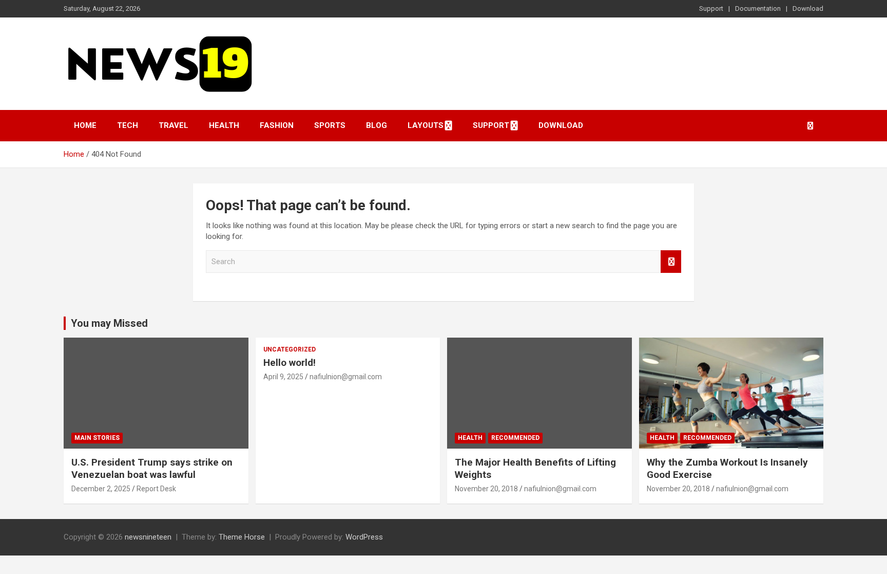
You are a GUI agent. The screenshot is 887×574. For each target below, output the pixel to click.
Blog (376, 125)
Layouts (426, 125)
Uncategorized (289, 349)
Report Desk (156, 489)
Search (671, 261)
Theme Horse (242, 537)
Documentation (758, 8)
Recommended (515, 437)
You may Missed (109, 323)
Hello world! (289, 362)
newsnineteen (148, 537)
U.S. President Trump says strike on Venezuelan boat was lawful (152, 468)
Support (711, 8)
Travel (173, 125)
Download (808, 8)
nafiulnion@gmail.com (346, 377)
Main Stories (97, 437)
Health (224, 125)
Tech (127, 125)
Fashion (277, 125)
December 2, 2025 (100, 489)
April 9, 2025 (283, 377)
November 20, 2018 (486, 489)
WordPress (364, 537)
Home (85, 125)
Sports (329, 125)
